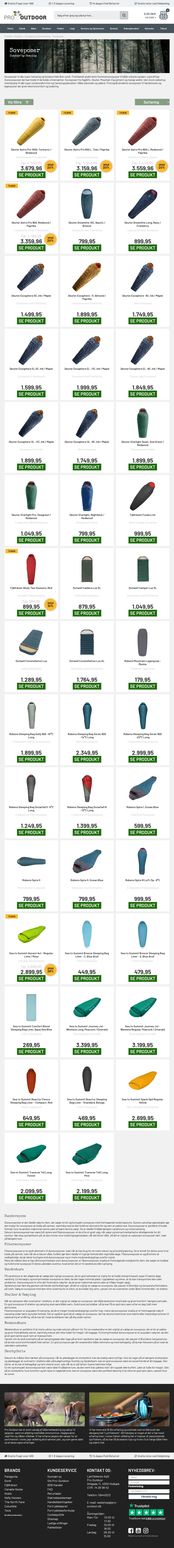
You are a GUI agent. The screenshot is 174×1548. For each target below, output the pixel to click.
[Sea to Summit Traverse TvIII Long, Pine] (87, 1151)
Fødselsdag (135, 1486)
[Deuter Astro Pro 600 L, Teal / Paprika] (87, 128)
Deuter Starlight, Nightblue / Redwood (87, 516)
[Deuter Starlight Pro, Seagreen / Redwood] (31, 494)
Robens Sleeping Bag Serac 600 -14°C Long (87, 735)
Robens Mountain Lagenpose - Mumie (142, 662)
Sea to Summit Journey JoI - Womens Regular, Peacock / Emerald (142, 1028)
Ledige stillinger (57, 1523)
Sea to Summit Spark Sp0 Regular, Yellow (142, 1101)
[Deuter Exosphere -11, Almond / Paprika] (87, 274)
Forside (8, 36)
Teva (7, 1510)
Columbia (10, 1506)
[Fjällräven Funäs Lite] (142, 494)
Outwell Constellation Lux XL (87, 660)
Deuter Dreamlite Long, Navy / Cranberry (143, 224)
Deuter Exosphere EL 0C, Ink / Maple (31, 368)
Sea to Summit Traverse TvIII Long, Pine (87, 1174)
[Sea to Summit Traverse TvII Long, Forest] (31, 1151)
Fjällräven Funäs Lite (142, 514)
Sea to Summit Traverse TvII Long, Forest (31, 1174)
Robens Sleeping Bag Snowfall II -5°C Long (31, 808)
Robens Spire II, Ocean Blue (87, 880)
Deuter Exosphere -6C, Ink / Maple (142, 295)
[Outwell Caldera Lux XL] (87, 567)
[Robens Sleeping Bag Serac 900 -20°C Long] (142, 713)
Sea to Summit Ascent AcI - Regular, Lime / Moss (31, 954)
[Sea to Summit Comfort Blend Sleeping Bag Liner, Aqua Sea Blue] (31, 1005)
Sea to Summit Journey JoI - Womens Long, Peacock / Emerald (87, 1028)
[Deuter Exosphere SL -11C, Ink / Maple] (31, 421)
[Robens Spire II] (31, 859)
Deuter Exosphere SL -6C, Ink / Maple (87, 441)
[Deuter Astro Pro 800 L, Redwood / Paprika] (143, 128)
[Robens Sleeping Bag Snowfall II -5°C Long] (31, 786)
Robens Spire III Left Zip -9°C (142, 880)
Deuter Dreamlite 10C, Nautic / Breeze (87, 224)
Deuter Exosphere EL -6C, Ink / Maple (143, 368)
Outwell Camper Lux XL (143, 587)
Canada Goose (13, 1489)
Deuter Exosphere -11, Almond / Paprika (87, 297)
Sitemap (52, 1519)
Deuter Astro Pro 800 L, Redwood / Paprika (142, 151)
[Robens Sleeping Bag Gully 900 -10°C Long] (31, 713)
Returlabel (54, 1493)
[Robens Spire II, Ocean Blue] (87, 859)
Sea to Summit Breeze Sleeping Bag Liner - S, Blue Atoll (143, 954)
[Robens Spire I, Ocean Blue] (142, 786)
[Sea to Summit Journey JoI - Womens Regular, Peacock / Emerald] (142, 1005)
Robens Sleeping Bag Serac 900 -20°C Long (143, 735)
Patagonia (11, 1476)
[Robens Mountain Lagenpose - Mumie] (142, 640)
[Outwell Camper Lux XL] (142, 567)
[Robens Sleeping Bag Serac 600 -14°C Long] (87, 713)
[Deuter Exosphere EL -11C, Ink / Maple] (87, 348)
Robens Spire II (31, 880)
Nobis (8, 1493)
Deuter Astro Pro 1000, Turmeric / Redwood (31, 151)
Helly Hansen (12, 1498)
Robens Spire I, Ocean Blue (143, 807)
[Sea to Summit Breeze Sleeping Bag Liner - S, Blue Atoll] (142, 932)
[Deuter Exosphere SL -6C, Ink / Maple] (87, 421)
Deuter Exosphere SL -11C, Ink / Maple (31, 441)
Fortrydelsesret (57, 1506)
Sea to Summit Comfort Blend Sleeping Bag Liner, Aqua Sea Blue (31, 1028)
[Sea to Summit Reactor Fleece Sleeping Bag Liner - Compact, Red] (31, 1078)
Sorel (7, 1481)
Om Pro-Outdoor (58, 1481)
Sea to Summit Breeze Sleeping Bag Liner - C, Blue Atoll (87, 954)
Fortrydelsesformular (61, 1510)
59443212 (104, 1495)
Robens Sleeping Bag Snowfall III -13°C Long (87, 808)
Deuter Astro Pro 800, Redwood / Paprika (31, 224)
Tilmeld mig (149, 1497)
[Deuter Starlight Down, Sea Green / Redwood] (142, 421)
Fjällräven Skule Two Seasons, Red (31, 587)
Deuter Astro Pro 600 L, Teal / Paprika (86, 149)
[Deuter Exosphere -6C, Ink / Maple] (142, 274)
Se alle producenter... (13, 1515)
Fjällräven (10, 1485)
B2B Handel (55, 1485)
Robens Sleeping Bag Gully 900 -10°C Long (31, 735)
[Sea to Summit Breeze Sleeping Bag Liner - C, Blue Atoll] (87, 932)
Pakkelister (54, 1527)
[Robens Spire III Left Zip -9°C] (142, 859)
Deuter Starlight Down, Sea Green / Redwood (142, 443)
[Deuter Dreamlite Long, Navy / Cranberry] (142, 201)
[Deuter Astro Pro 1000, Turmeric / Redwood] (31, 128)
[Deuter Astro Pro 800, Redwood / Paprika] (31, 201)
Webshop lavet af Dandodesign (143, 1535)
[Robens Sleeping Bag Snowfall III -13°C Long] (87, 786)
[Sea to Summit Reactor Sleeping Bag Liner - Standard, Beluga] (87, 1078)
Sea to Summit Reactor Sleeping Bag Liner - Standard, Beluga (87, 1101)
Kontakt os (54, 1476)
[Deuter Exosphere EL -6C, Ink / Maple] (142, 348)
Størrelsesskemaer (59, 1498)
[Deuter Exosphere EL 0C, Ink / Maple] (31, 348)
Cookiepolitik (55, 1514)
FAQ (50, 1489)
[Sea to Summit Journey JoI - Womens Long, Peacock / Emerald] (87, 1005)
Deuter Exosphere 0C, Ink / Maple (31, 295)
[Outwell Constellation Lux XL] (87, 640)
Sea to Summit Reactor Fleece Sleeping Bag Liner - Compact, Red (31, 1101)
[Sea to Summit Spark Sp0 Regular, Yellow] (142, 1078)
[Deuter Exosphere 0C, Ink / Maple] (31, 274)
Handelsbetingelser (60, 1502)
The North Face (14, 1502)
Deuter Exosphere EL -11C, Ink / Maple (87, 368)
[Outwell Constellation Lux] (31, 640)
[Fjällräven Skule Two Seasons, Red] (31, 567)
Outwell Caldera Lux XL (87, 587)
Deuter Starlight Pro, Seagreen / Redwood (31, 516)
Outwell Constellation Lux (31, 660)
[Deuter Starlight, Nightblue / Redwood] (87, 494)
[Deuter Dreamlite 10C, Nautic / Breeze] (87, 201)
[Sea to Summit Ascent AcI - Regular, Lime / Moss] (31, 932)
